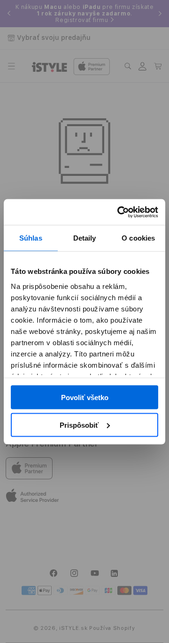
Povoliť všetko (84, 397)
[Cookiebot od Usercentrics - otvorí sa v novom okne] (119, 212)
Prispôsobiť (79, 425)
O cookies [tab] (138, 238)
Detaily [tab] (84, 238)
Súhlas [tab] (30, 238)
